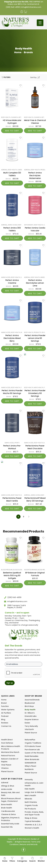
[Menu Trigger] (40, 22)
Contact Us (6, 726)
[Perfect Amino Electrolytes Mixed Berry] (12, 312)
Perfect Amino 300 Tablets (12, 229)
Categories (22, 861)
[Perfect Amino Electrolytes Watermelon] (35, 149)
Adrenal (4, 170)
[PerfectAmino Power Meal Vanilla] (12, 475)
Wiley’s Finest (30, 766)
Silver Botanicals (32, 759)
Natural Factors (8, 755)
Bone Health (6, 804)
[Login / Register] (21, 11)
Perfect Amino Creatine (12, 281)
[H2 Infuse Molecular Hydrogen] (12, 97)
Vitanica (4, 768)
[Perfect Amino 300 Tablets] (12, 205)
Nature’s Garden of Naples (9, 760)
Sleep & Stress (31, 818)
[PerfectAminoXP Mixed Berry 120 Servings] (35, 475)
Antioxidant (28, 225)
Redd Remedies (31, 756)
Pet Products (30, 809)
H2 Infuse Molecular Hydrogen (12, 121)
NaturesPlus (30, 739)
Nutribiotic (29, 769)
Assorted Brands (30, 570)
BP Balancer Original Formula (35, 574)
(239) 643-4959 (13, 7)
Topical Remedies (32, 821)
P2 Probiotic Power (33, 746)
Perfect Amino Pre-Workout (12, 447)
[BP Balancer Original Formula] (35, 550)
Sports (17, 443)
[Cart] (25, 11)
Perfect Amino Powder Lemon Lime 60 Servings (35, 338)
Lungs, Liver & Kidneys (34, 792)
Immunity (29, 779)
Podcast (5, 716)
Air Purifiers (6, 713)
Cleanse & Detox (17, 117)
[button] (12, 130)
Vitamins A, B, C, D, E (33, 824)
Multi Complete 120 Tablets (12, 174)
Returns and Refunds (28, 844)
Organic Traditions (33, 743)
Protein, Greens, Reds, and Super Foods (34, 813)
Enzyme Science (31, 719)
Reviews (4, 723)
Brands (28, 52)
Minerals (43, 277)
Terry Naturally (31, 726)
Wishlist (41, 861)
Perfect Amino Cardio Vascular (35, 229)
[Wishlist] (20, 85)
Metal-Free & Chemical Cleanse (35, 121)
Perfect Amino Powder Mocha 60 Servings (12, 392)
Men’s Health (30, 795)
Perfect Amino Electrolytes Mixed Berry (12, 338)
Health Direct (7, 739)
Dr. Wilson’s (30, 713)
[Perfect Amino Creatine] (12, 257)
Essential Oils (7, 827)
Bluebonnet (30, 703)
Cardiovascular (8, 811)
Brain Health (6, 808)
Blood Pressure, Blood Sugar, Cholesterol (17, 570)
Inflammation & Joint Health (34, 784)
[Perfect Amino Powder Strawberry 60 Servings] (35, 367)
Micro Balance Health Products (10, 747)
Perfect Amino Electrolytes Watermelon (35, 175)
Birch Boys (29, 706)
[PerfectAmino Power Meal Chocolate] (35, 423)
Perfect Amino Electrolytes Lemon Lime (35, 283)
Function (5, 706)
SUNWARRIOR (30, 763)
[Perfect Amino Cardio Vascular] (35, 205)
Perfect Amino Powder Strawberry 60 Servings (35, 393)
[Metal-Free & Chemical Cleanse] (35, 97)
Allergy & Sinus (7, 786)
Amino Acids (12, 225)
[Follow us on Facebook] (23, 850)
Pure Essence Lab (32, 749)
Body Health (5, 117)
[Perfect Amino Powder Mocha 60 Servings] (12, 367)
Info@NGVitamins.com (31, 7)
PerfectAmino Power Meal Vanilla (12, 499)
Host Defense (7, 743)
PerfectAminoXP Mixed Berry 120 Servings (35, 499)
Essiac (27, 723)
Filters (7, 77)
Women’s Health (32, 828)
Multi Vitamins (31, 802)
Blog (3, 719)
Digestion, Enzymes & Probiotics (10, 819)
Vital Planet (6, 765)
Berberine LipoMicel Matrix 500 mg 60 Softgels (12, 575)
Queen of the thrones (34, 753)
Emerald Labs (31, 716)
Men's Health (38, 388)
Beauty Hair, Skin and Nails (10, 793)
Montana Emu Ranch (10, 752)
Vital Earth (29, 729)
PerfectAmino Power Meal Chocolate (34, 447)
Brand (4, 703)
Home (17, 52)
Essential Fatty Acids (10, 823)
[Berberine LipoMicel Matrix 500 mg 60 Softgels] (12, 550)
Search (32, 861)
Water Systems (7, 709)
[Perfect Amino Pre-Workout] (12, 423)
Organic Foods (31, 805)
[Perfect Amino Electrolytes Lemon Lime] (35, 257)
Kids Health (30, 789)
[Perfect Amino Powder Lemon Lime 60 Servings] (35, 312)
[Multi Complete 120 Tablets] (12, 149)
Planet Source (31, 732)
